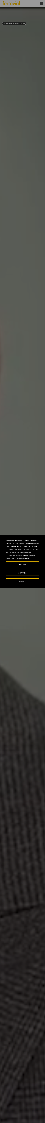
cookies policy (24, 558)
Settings (22, 573)
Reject (22, 581)
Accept (22, 564)
